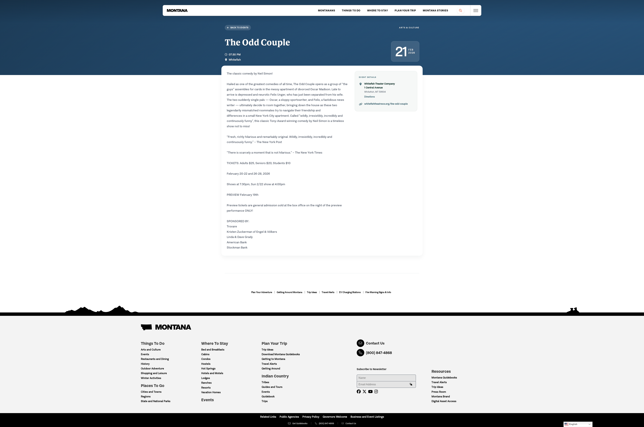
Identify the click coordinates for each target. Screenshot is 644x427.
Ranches (206, 382)
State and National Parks (155, 401)
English (573, 424)
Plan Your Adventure (262, 292)
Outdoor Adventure (152, 368)
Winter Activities (151, 378)
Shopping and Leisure (154, 373)
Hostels (205, 363)
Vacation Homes (211, 392)
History (145, 363)
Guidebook (268, 396)
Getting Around (271, 368)
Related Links (268, 416)
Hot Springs (208, 368)
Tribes (265, 382)
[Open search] (460, 10)
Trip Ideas (312, 292)
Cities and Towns (151, 391)
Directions (369, 96)
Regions (146, 396)
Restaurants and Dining (155, 359)
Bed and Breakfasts (212, 349)
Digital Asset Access (444, 401)
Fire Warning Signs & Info (378, 292)
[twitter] (364, 392)
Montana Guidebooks (444, 377)
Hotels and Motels (212, 373)
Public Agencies (289, 416)
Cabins (205, 354)
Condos (205, 359)
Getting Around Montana (290, 292)
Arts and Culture (151, 349)
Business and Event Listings (367, 416)
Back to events (239, 27)
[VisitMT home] (177, 10)
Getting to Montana (273, 359)
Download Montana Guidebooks (281, 354)
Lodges (205, 378)
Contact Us (375, 343)
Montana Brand (441, 396)
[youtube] (370, 392)
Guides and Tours (272, 386)
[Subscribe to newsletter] (411, 384)
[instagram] (376, 392)
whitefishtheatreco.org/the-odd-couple (386, 103)
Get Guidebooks (299, 423)
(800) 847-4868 (379, 352)
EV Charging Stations (350, 292)
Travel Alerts (328, 292)
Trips (265, 401)
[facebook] (359, 392)
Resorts (206, 387)
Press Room (439, 391)
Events (145, 354)
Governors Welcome (335, 416)
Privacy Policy (310, 416)
